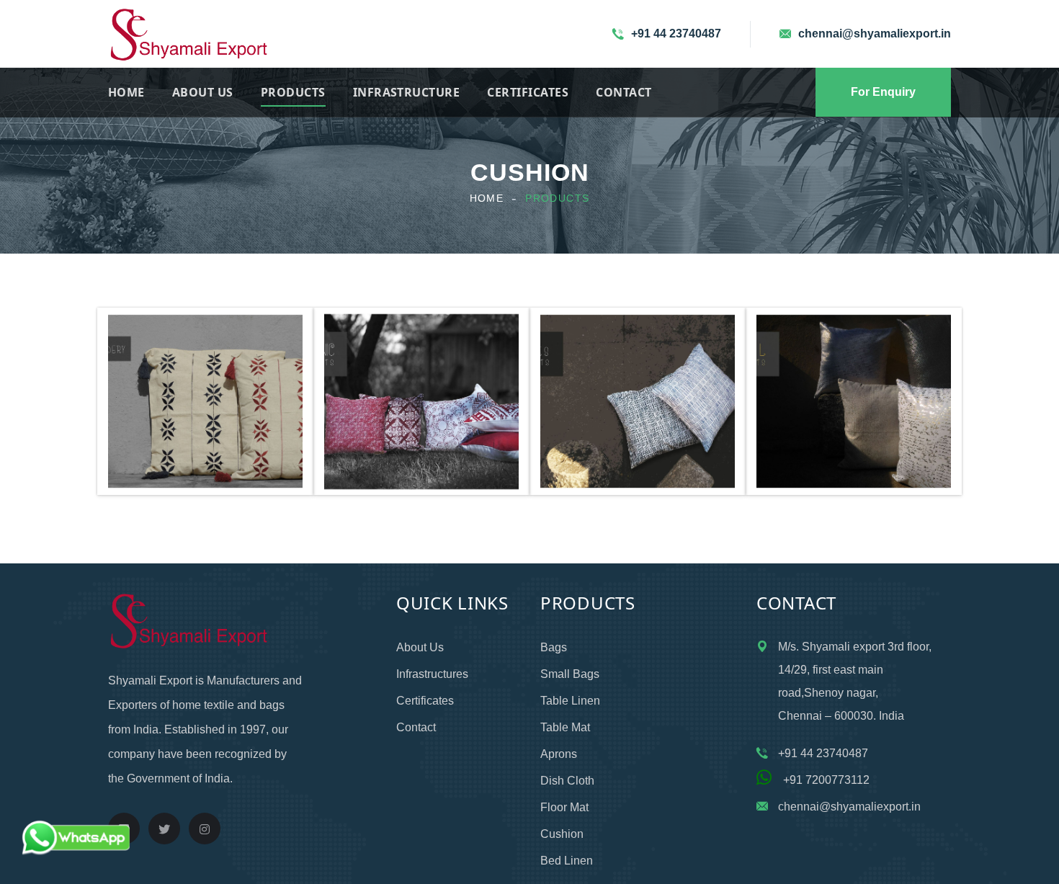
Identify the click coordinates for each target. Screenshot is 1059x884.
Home (126, 92)
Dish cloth (567, 780)
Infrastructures (432, 674)
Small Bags (569, 674)
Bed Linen (566, 860)
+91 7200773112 (821, 780)
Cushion (562, 834)
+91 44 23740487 (676, 33)
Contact (623, 92)
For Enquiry (883, 92)
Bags (553, 647)
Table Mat (565, 727)
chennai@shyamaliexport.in (874, 33)
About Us (202, 92)
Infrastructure (406, 92)
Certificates (527, 92)
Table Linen (570, 701)
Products (293, 92)
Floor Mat (564, 807)
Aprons (558, 754)
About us (420, 647)
